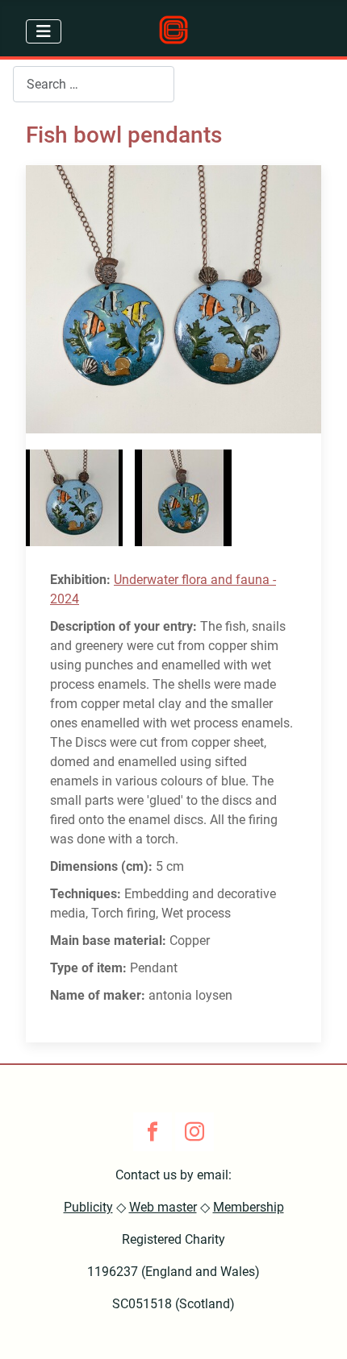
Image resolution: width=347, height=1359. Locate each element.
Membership (248, 1207)
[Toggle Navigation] (43, 31)
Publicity (88, 1207)
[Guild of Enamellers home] (173, 30)
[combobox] (93, 84)
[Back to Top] (318, 1329)
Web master (163, 1207)
